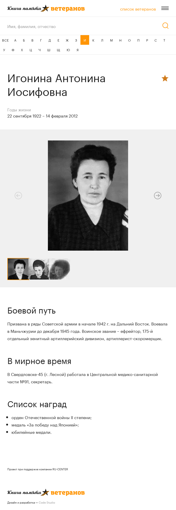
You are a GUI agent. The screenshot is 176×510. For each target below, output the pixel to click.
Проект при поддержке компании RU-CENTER (37, 469)
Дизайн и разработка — (31, 502)
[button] (158, 196)
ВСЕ (5, 39)
